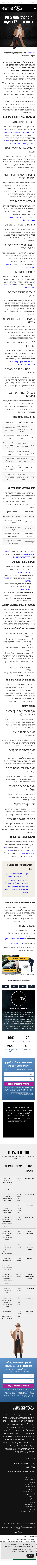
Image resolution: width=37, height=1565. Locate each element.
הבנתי (30, 1556)
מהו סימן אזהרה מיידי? (25, 936)
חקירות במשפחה (24, 572)
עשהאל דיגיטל (18, 1532)
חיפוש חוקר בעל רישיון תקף (15, 939)
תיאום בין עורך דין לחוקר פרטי (19, 362)
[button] (31, 986)
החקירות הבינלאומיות (21, 557)
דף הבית (31, 53)
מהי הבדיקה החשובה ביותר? (23, 930)
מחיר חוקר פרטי (17, 943)
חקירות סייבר (26, 589)
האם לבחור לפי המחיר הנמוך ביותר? (20, 933)
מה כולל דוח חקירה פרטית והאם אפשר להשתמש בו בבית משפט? (16, 890)
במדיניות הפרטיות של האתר (19, 1092)
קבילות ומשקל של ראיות (25, 364)
